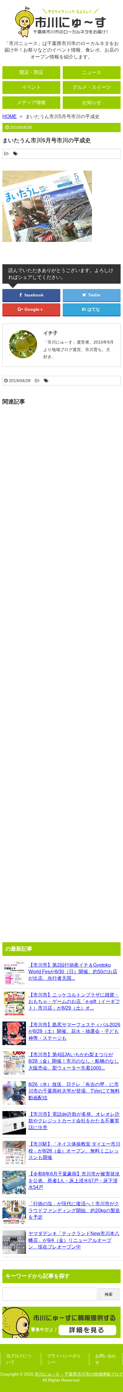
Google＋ (33, 309)
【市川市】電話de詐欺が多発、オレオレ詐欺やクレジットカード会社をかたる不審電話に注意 (74, 1121)
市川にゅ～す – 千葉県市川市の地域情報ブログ (79, 1374)
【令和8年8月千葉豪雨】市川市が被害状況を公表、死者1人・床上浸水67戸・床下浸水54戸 (74, 1180)
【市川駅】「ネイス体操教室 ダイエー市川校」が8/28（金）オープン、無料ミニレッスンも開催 (74, 1150)
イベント (31, 87)
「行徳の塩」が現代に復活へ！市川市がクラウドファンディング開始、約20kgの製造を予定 (74, 1210)
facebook (33, 295)
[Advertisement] (61, 671)
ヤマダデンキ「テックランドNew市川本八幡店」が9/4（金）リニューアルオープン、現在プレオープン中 (73, 1240)
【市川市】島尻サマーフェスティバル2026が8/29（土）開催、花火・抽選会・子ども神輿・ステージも (74, 1031)
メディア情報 (31, 102)
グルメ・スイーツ (92, 87)
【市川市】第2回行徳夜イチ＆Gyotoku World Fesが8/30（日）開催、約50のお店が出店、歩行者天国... (72, 971)
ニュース (91, 72)
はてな (93, 309)
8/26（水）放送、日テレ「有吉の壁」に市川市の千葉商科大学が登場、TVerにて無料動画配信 (74, 1091)
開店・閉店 (31, 72)
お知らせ (91, 102)
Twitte (93, 295)
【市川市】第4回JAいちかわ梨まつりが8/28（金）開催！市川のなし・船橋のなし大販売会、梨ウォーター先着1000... (73, 1061)
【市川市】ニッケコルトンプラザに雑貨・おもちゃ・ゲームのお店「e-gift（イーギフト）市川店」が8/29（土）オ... (74, 1001)
